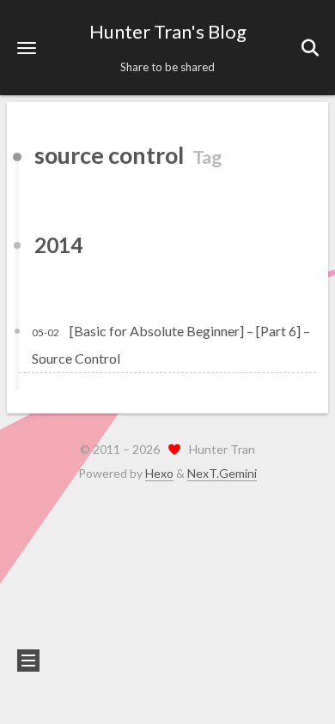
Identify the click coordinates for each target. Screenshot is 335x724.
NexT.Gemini (222, 473)
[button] (27, 48)
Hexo (159, 473)
